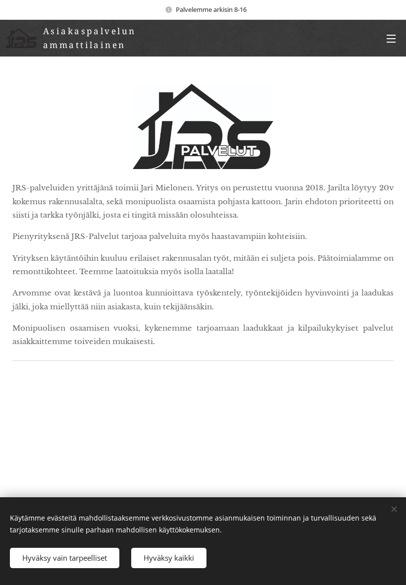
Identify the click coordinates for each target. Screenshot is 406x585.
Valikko (391, 38)
